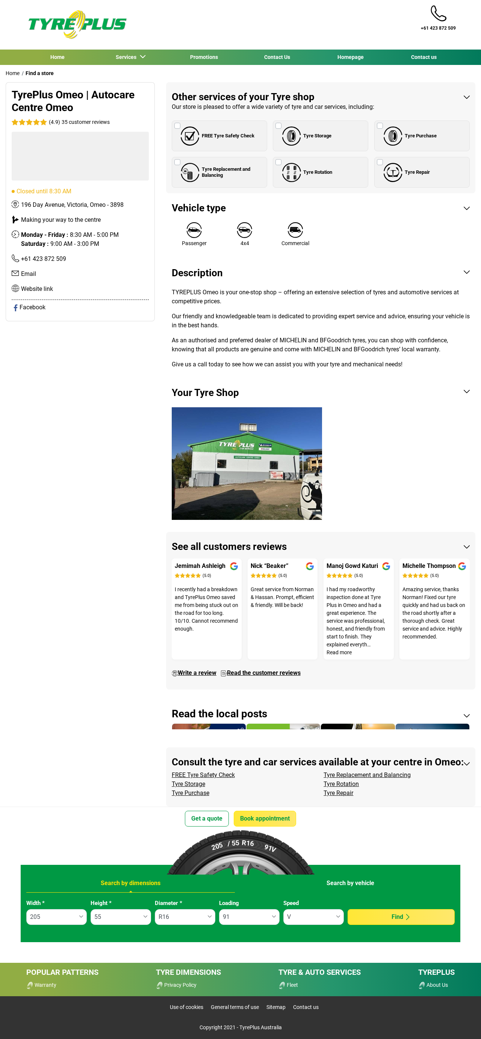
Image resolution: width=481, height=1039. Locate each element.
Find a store (40, 73)
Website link (37, 288)
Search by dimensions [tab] (130, 883)
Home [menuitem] (57, 57)
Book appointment (265, 818)
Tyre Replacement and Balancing (226, 172)
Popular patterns (62, 972)
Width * (35, 903)
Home (13, 73)
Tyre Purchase (421, 136)
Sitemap (276, 1007)
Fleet (292, 985)
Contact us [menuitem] (424, 57)
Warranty (44, 985)
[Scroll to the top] (461, 1023)
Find (397, 916)
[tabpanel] (240, 918)
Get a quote (206, 818)
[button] (78, 121)
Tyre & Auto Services (319, 972)
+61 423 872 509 (43, 258)
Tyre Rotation (317, 172)
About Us (436, 985)
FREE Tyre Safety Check (228, 136)
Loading (229, 903)
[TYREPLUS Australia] (77, 25)
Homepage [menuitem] (350, 57)
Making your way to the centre (61, 219)
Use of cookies (186, 1007)
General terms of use (235, 1007)
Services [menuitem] (127, 57)
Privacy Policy (180, 985)
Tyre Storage (317, 136)
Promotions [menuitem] (204, 57)
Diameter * (168, 903)
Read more (339, 652)
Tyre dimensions (188, 972)
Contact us (306, 1007)
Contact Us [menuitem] (277, 57)
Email (28, 273)
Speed (291, 903)
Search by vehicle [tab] (350, 883)
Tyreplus (436, 972)
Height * (101, 903)
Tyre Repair (417, 172)
